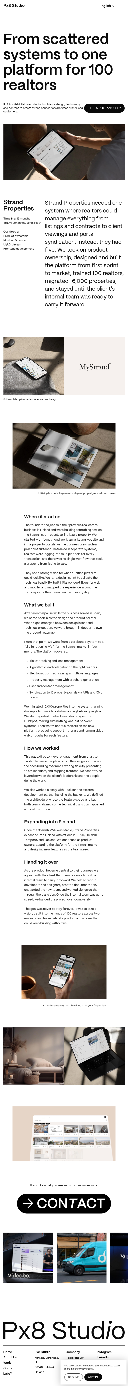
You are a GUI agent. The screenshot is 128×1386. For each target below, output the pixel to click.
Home (7, 1352)
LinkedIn (102, 1357)
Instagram (104, 1352)
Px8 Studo (14, 6)
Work (7, 1362)
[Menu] (121, 6)
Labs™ (7, 1373)
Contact (9, 1368)
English (105, 6)
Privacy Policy (85, 1368)
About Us (10, 1357)
